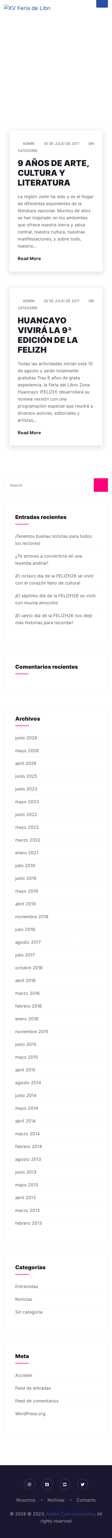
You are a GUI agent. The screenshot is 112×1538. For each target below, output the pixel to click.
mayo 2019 (26, 891)
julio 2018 (25, 929)
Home (31, 96)
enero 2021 (26, 852)
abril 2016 (25, 980)
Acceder (23, 1375)
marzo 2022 (28, 840)
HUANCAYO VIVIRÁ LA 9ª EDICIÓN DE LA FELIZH (48, 335)
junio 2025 (26, 776)
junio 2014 (25, 1095)
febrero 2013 (28, 1223)
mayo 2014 (26, 1108)
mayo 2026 (27, 750)
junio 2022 (26, 814)
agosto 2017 (28, 942)
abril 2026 (25, 763)
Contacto (86, 1500)
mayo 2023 (27, 801)
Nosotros (25, 1500)
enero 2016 (26, 1018)
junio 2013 (25, 1172)
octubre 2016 (29, 967)
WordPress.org (30, 1413)
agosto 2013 (28, 1159)
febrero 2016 (28, 1006)
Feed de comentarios (36, 1400)
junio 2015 (25, 1044)
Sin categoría (28, 1312)
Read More (30, 258)
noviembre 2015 (31, 1031)
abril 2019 (25, 903)
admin (29, 143)
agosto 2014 (28, 1082)
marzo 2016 (27, 993)
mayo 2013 (26, 1184)
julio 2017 (25, 955)
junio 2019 (25, 878)
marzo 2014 (27, 1133)
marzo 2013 (27, 1210)
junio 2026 (26, 737)
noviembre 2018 (31, 916)
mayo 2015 (26, 1057)
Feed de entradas (33, 1388)
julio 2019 (25, 865)
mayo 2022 (27, 827)
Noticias (23, 1299)
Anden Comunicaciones (70, 1514)
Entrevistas (26, 1286)
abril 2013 (25, 1197)
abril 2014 (25, 1121)
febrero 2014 (28, 1146)
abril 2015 (25, 1070)
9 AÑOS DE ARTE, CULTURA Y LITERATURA (53, 172)
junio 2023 (26, 789)
